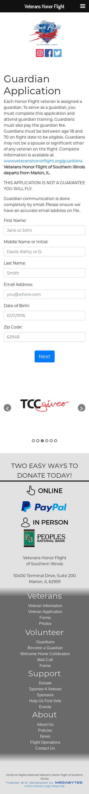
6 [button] (55, 440)
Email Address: (18, 284)
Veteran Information (45, 606)
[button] (7, 408)
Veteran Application (45, 612)
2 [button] (37, 440)
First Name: (15, 220)
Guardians (45, 642)
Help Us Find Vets (45, 701)
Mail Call (45, 660)
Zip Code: (13, 327)
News (45, 736)
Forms (45, 618)
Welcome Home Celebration (45, 654)
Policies (45, 730)
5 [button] (51, 440)
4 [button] (46, 440)
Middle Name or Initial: (26, 241)
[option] (44, 405)
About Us (45, 724)
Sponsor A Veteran (45, 689)
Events (45, 707)
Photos (45, 623)
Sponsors (45, 695)
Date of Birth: (17, 305)
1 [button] (33, 440)
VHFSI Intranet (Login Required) (44, 786)
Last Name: (15, 263)
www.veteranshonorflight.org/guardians (43, 161)
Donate (45, 683)
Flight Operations (45, 742)
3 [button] (42, 440)
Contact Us (45, 748)
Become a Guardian (45, 648)
